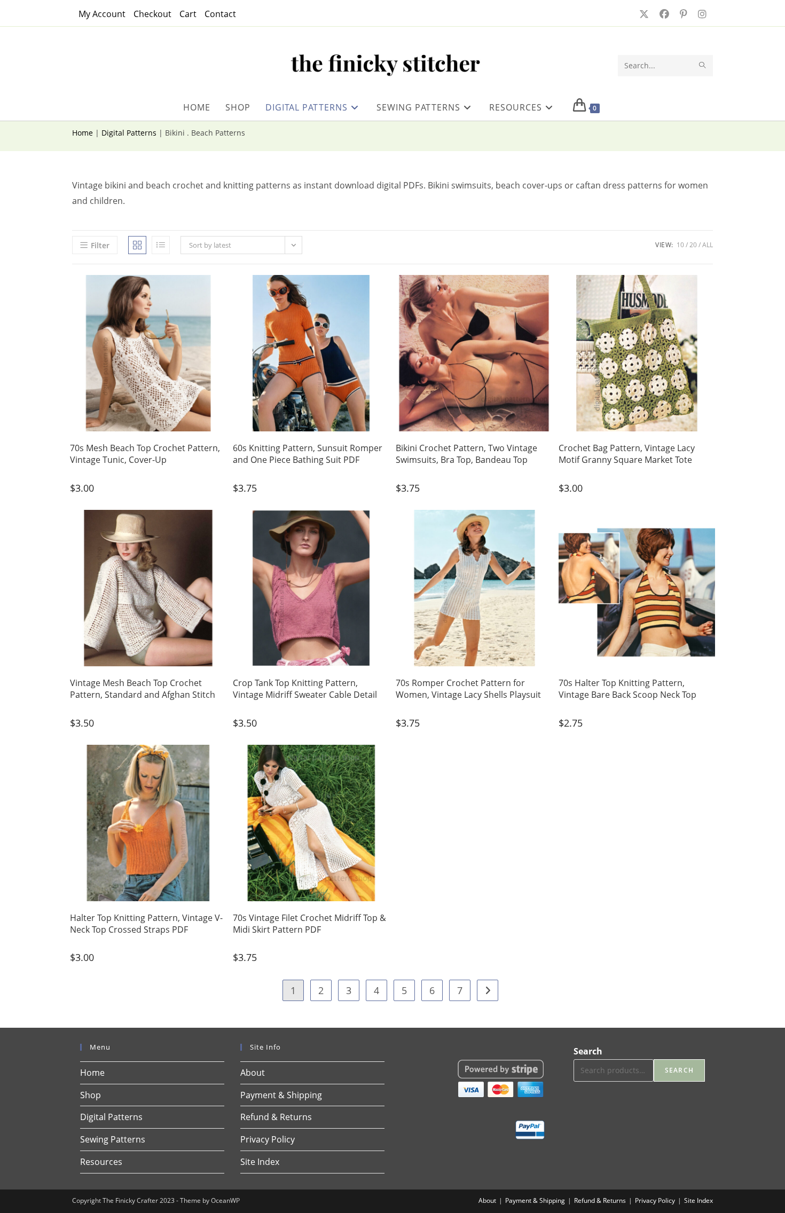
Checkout (152, 14)
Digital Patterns (128, 133)
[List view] (161, 245)
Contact (220, 14)
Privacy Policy (267, 1139)
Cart (188, 14)
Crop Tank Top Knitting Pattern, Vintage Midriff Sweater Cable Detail (305, 688)
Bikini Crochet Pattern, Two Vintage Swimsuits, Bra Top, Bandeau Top (466, 454)
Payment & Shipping (281, 1095)
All (707, 244)
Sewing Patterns (112, 1139)
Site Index (259, 1162)
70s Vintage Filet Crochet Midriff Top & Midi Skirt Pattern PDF (309, 923)
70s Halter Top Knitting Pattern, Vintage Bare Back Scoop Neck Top (627, 688)
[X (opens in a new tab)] (643, 14)
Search (588, 1051)
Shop (90, 1095)
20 (693, 244)
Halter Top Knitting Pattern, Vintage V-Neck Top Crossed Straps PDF (146, 923)
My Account (101, 14)
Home (82, 133)
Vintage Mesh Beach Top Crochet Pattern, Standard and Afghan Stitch (142, 688)
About (252, 1072)
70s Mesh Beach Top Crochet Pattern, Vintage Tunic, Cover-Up (145, 454)
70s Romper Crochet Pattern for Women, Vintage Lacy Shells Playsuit (468, 688)
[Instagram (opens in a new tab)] (699, 14)
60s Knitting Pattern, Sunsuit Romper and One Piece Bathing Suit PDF (307, 454)
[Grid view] (137, 245)
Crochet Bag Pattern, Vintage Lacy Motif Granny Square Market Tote (627, 454)
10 (680, 244)
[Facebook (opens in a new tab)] (663, 14)
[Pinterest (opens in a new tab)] (682, 14)
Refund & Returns (276, 1117)
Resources (101, 1162)
